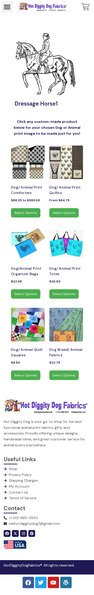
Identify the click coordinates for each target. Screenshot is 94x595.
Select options (25, 213)
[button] (7, 6)
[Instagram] (23, 533)
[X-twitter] (15, 533)
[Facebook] (7, 533)
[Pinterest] (31, 533)
